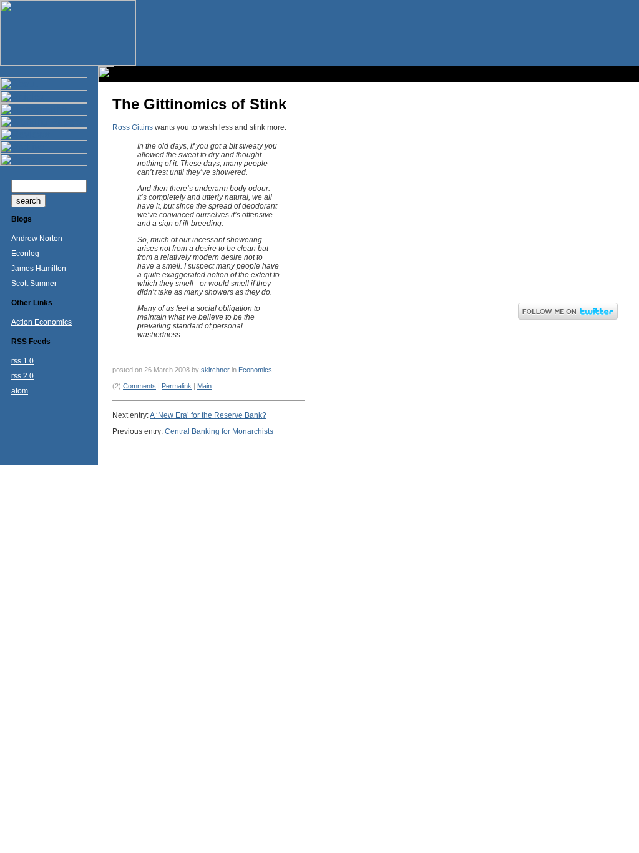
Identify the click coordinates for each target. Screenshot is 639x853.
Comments (139, 386)
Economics (255, 369)
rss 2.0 (22, 376)
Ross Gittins (132, 127)
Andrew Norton (36, 238)
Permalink (177, 386)
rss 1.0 (22, 361)
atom (19, 391)
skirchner (215, 369)
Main (204, 386)
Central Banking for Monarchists (219, 431)
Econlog (25, 253)
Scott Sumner (34, 283)
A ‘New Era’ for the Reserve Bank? (208, 415)
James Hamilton (38, 268)
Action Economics (41, 322)
